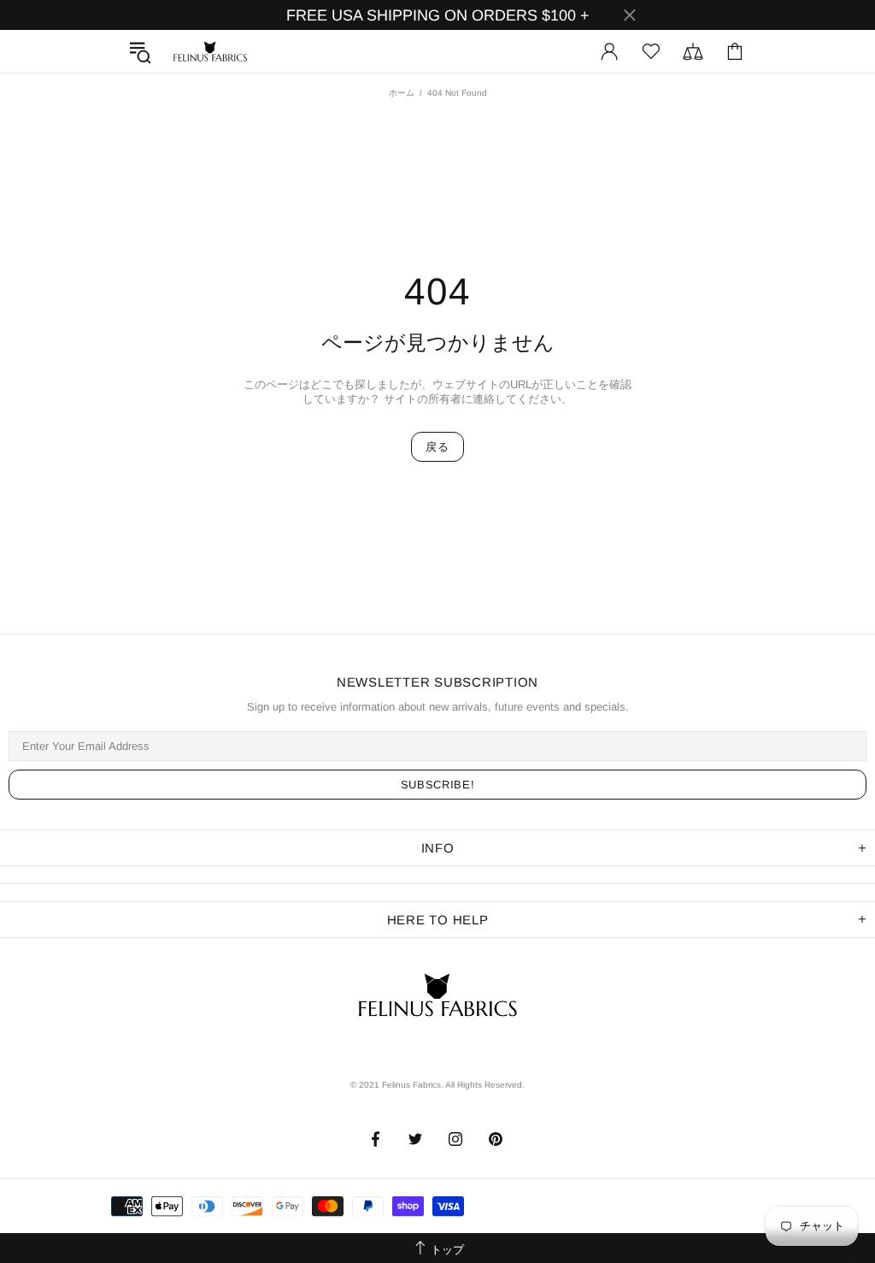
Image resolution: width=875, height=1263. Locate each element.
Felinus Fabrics (210, 51)
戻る (437, 446)
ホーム (401, 92)
